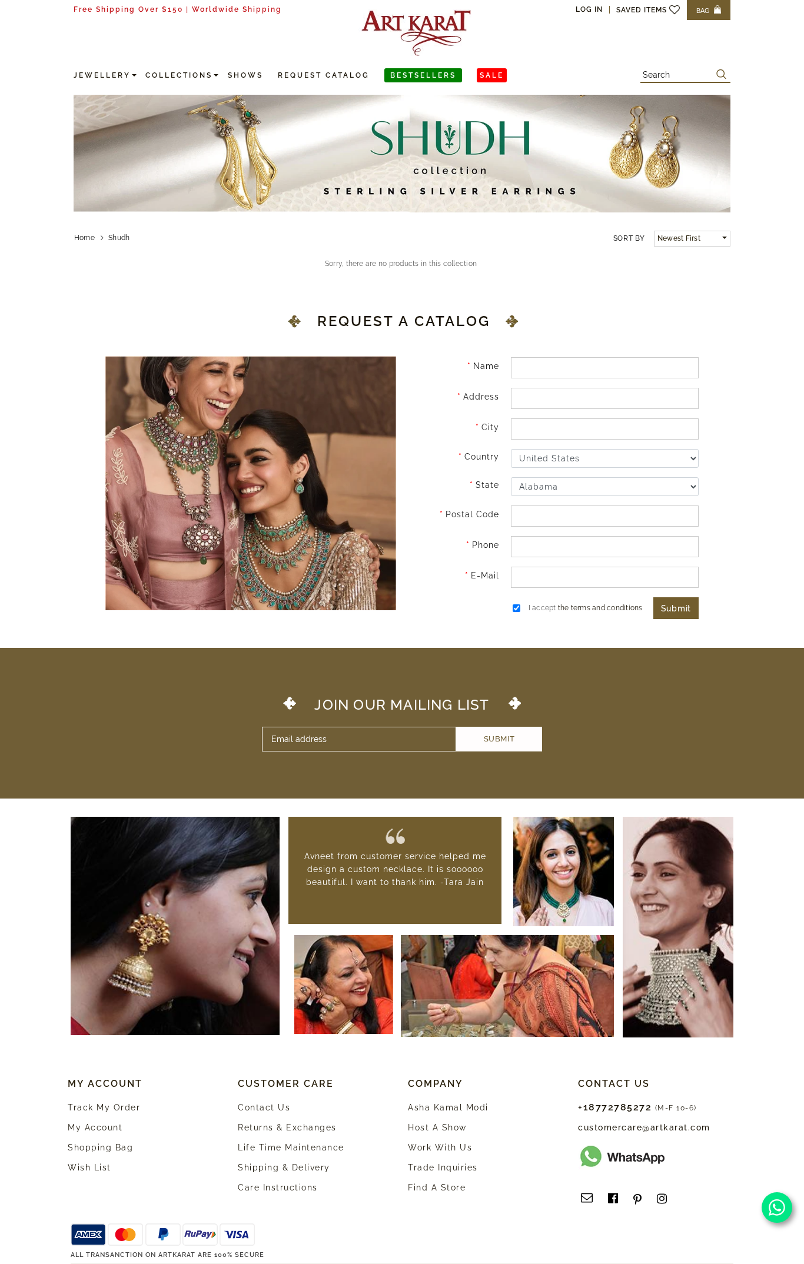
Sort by (629, 238)
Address (481, 396)
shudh (118, 238)
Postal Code (472, 514)
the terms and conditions (600, 608)
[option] (395, 869)
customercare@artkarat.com (644, 1127)
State (487, 485)
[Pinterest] (637, 1198)
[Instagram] (662, 1198)
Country (481, 456)
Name (486, 366)
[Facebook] (613, 1198)
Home (84, 238)
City (490, 427)
